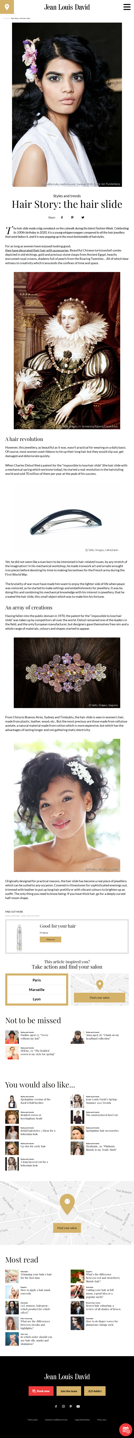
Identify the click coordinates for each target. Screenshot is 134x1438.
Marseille (36, 989)
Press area (101, 1420)
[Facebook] (62, 217)
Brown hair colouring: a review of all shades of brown (103, 1307)
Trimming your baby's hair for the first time (36, 1276)
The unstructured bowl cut (102, 1115)
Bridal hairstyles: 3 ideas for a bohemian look (38, 1132)
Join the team (69, 1391)
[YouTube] (78, 1406)
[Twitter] (83, 217)
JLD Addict (95, 1391)
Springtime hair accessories (102, 1130)
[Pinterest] (72, 217)
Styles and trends (12, 916)
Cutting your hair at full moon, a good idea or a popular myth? (100, 1293)
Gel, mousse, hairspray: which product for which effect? (35, 1309)
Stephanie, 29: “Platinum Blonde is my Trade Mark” (101, 1148)
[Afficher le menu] (127, 7)
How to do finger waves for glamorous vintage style (102, 1323)
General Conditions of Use (56, 1420)
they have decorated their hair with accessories (37, 250)
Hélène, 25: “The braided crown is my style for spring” (38, 1052)
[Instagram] (63, 1406)
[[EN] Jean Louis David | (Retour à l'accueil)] (67, 7)
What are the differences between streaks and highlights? (35, 1325)
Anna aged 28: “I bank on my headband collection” (102, 1036)
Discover (50, 939)
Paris (37, 980)
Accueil (6, 18)
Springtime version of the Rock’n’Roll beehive (36, 1101)
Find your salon (100, 997)
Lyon (37, 999)
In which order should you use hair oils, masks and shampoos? (36, 1340)
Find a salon (33, 1420)
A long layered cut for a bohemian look (34, 1163)
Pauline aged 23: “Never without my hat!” (34, 1036)
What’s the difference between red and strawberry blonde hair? (103, 1278)
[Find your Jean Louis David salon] (7, 7)
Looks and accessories (30, 916)
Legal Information (82, 1420)
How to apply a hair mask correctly (35, 1291)
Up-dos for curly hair (33, 1146)
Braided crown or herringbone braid (31, 1116)
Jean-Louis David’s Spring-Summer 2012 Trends (102, 1101)
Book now (43, 1391)
